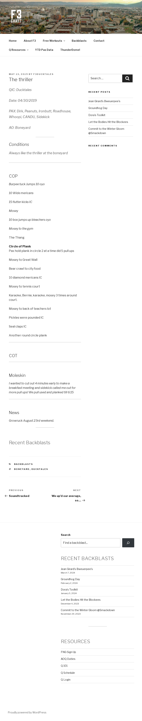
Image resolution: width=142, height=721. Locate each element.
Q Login (65, 679)
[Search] (128, 542)
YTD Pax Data (44, 49)
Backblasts (79, 40)
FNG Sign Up (68, 652)
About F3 (30, 40)
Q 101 (64, 665)
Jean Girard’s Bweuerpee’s (104, 101)
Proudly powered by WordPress (27, 712)
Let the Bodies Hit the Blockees (108, 121)
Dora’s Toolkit (96, 115)
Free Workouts (52, 40)
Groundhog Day (97, 108)
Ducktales (39, 469)
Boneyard (22, 469)
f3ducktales (43, 74)
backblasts (23, 464)
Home (13, 40)
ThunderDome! (70, 49)
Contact (99, 40)
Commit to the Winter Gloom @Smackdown (88, 610)
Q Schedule (68, 672)
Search (65, 534)
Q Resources (17, 49)
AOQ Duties (68, 658)
